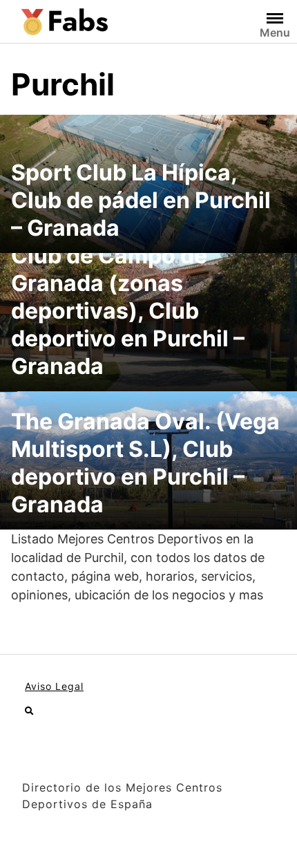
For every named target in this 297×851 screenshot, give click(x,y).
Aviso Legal (54, 686)
